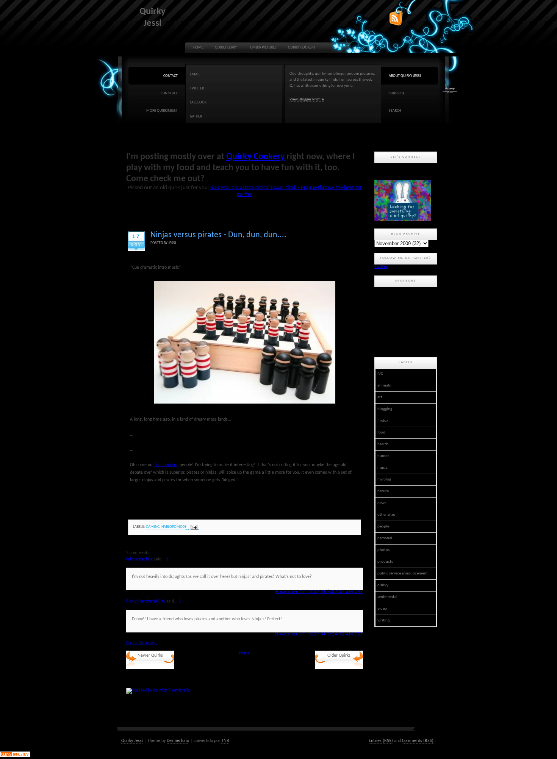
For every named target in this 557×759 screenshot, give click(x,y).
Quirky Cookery (301, 47)
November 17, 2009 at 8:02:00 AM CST (319, 592)
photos (383, 550)
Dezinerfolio (178, 741)
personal (384, 538)
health (382, 444)
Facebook (198, 102)
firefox (382, 421)
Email (195, 74)
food (381, 432)
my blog (384, 479)
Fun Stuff (169, 93)
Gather (196, 116)
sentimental (387, 597)
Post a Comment (141, 643)
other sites (386, 515)
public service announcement (402, 573)
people (383, 526)
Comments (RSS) (417, 741)
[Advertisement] (408, 321)
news (381, 503)
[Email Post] (192, 527)
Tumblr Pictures (262, 47)
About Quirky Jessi (405, 76)
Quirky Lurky (226, 47)
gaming (153, 527)
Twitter (197, 88)
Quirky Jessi (132, 741)
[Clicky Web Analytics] (15, 756)
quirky (382, 585)
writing (383, 620)
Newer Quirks (150, 655)
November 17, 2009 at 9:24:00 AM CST (319, 634)
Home (198, 47)
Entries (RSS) (381, 741)
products (385, 562)
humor (383, 456)
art (379, 397)
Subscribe (397, 93)
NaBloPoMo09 (173, 527)
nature (383, 491)
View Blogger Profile (306, 99)
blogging (384, 409)
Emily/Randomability (145, 601)
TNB (225, 741)
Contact (170, 76)
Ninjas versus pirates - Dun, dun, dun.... (218, 235)
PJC (380, 374)
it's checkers (166, 465)
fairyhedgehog (139, 559)
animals (384, 385)
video (382, 609)
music (382, 468)
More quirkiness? (162, 111)
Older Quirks (338, 655)
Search (395, 111)
